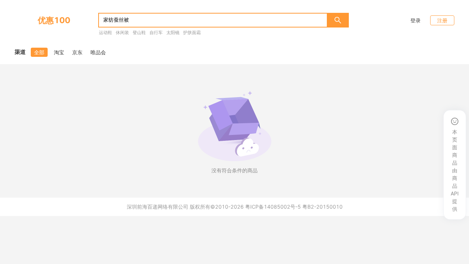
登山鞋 (139, 32)
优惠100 (54, 20)
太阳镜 (173, 32)
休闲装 (122, 32)
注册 (442, 20)
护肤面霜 (192, 32)
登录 (415, 20)
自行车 (156, 32)
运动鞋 (105, 32)
